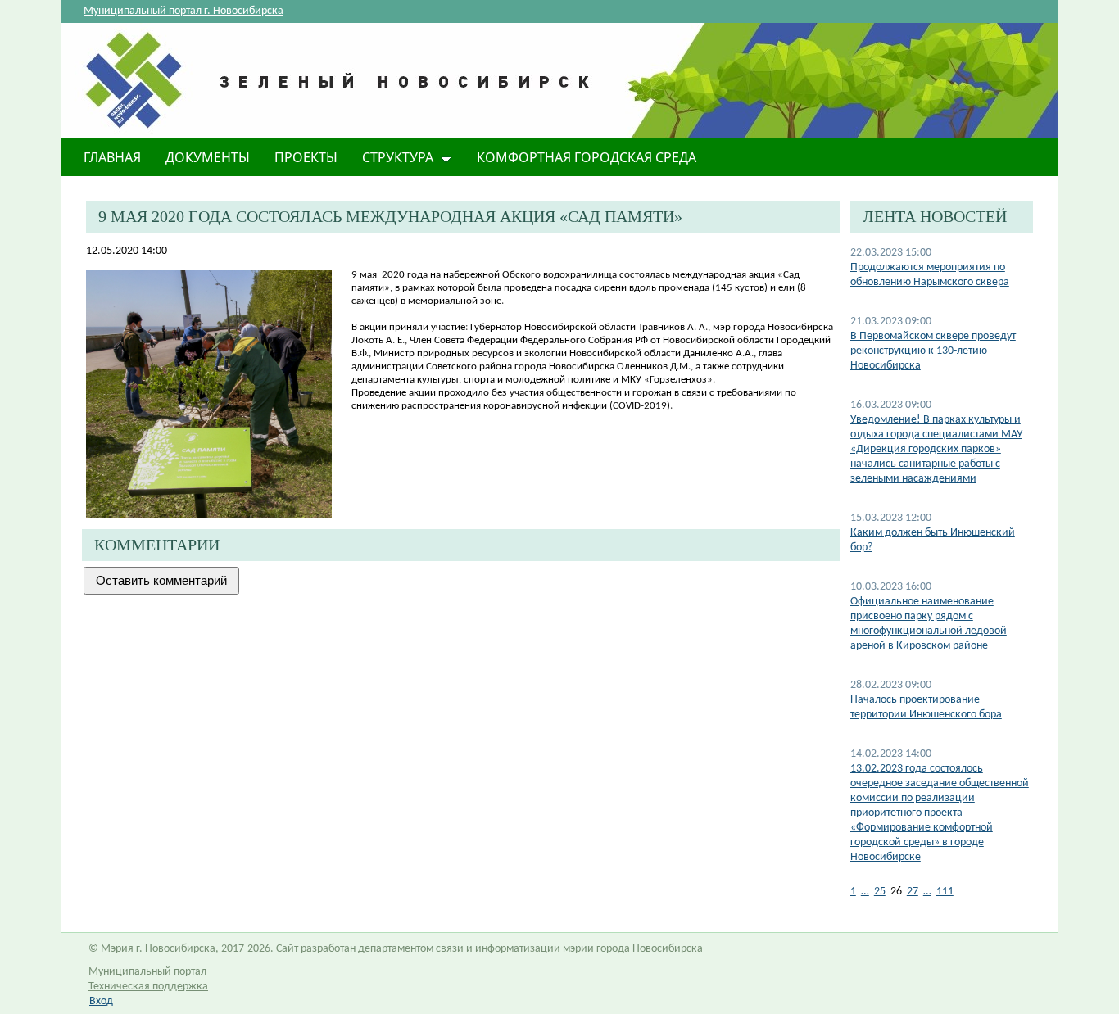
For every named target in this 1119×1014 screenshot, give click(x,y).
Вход (101, 1001)
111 (945, 891)
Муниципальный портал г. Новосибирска (183, 11)
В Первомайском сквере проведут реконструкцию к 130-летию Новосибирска (933, 351)
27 (912, 891)
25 (880, 891)
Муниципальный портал (147, 972)
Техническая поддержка (148, 986)
